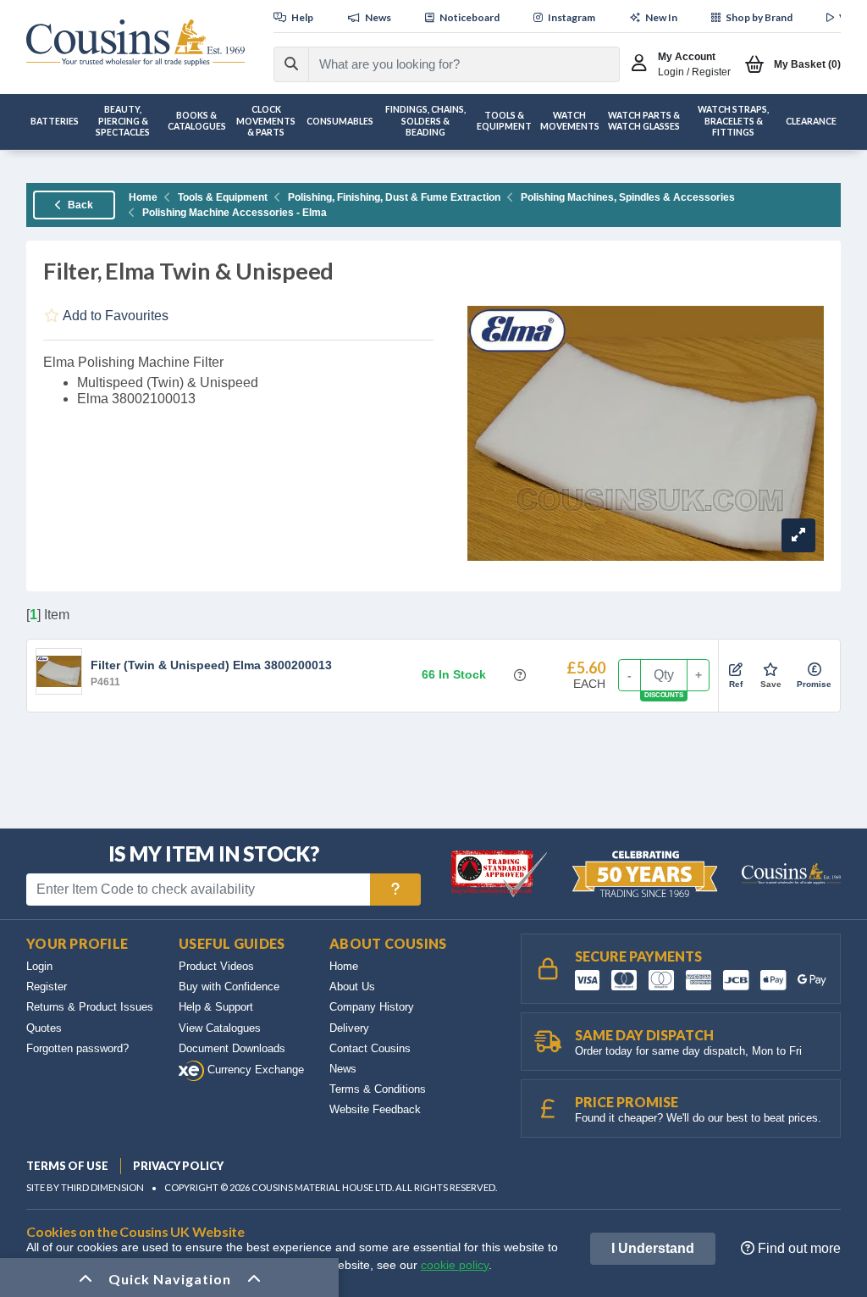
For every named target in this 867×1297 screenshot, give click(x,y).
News (342, 1068)
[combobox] (448, 64)
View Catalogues (220, 1028)
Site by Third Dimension (85, 1187)
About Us (352, 986)
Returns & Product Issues (89, 1006)
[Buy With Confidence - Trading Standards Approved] (500, 873)
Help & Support (216, 1006)
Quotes (44, 1028)
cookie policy (455, 1265)
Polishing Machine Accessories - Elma (234, 213)
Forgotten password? (77, 1048)
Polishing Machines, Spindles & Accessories (628, 197)
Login (39, 966)
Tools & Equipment (223, 197)
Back (79, 205)
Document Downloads (232, 1048)
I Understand (652, 1248)
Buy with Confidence (229, 986)
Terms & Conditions (377, 1089)
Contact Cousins (370, 1048)
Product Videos (216, 966)
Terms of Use (67, 1165)
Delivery (349, 1028)
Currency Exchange (254, 1069)
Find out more (797, 1248)
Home (143, 197)
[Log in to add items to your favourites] (770, 670)
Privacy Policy (178, 1165)
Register (46, 986)
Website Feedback (375, 1109)
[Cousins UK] (135, 42)
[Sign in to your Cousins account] (643, 64)
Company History (371, 1006)
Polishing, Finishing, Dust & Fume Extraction (394, 197)
